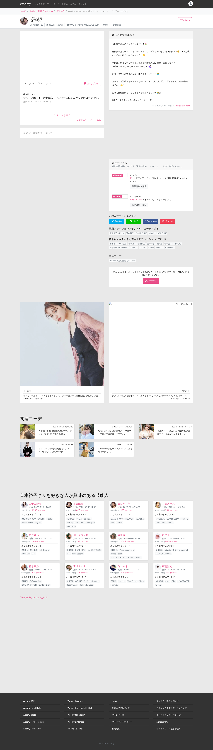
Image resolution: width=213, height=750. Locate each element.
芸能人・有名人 (69, 4)
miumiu (168, 550)
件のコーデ (38, 510)
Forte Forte (160, 522)
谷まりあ (34, 566)
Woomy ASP (29, 701)
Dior (33, 554)
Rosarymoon (72, 585)
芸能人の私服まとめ (121, 708)
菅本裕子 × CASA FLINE (136, 233)
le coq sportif (77, 554)
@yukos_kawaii (56, 25)
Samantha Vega (86, 585)
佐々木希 (123, 566)
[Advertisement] (151, 135)
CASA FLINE (136, 200)
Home (114, 701)
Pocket (169, 221)
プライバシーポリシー (122, 722)
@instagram (162, 722)
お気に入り (184, 19)
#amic (151, 247)
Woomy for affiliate (32, 708)
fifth (112, 522)
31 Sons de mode (83, 519)
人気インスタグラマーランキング (171, 708)
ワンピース (135, 196)
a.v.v (167, 581)
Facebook (151, 221)
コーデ (56, 4)
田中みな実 (35, 503)
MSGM (25, 550)
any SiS (38, 522)
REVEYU (159, 247)
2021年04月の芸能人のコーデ (122, 260)
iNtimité (114, 585)
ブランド (83, 4)
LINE (135, 221)
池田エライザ (80, 535)
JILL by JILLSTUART (76, 522)
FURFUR (26, 554)
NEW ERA (140, 519)
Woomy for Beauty (32, 729)
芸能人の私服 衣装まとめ (41, 11)
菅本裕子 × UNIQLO (118, 244)
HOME (23, 11)
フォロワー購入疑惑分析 (167, 701)
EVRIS (41, 585)
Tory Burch (132, 581)
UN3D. (170, 522)
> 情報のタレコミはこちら (89, 120)
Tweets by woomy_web (34, 597)
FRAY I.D (184, 519)
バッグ (133, 175)
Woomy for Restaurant (33, 722)
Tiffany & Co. (35, 581)
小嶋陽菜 (78, 503)
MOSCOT (129, 519)
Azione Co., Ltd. (75, 729)
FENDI (25, 581)
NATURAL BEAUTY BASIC (122, 557)
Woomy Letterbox (76, 722)
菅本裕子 (61, 11)
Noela (49, 519)
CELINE (78, 581)
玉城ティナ (79, 566)
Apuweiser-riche (127, 550)
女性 (106, 25)
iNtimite (122, 581)
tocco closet (27, 522)
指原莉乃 (34, 535)
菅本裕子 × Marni (117, 233)
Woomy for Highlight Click (80, 708)
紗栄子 (166, 535)
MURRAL (159, 581)
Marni (132, 178)
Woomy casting (30, 715)
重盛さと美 (124, 503)
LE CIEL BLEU (173, 519)
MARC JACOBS (94, 550)
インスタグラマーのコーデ (168, 715)
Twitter (118, 221)
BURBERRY (80, 550)
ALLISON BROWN (163, 554)
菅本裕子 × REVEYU (172, 244)
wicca (158, 585)
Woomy (25, 4)
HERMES (70, 519)
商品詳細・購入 (139, 186)
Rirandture (71, 526)
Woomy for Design (76, 715)
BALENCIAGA (117, 519)
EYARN (119, 522)
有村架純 (167, 566)
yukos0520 (38, 25)
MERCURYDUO (29, 519)
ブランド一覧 (118, 715)
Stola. (138, 557)
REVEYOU (169, 247)
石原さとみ (168, 503)
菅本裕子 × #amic (154, 244)
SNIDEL (142, 247)
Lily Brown (160, 519)
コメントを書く (62, 115)
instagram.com (183, 106)
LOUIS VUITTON (29, 585)
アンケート (151, 280)
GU (174, 550)
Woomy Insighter (75, 701)
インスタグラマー (43, 4)
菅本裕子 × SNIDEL (136, 244)
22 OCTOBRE (183, 581)
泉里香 (121, 535)
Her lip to (91, 522)
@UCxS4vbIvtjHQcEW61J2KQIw (84, 25)
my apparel (183, 550)
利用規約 (116, 729)
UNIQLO (133, 247)
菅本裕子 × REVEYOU (119, 247)
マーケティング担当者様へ (168, 729)
